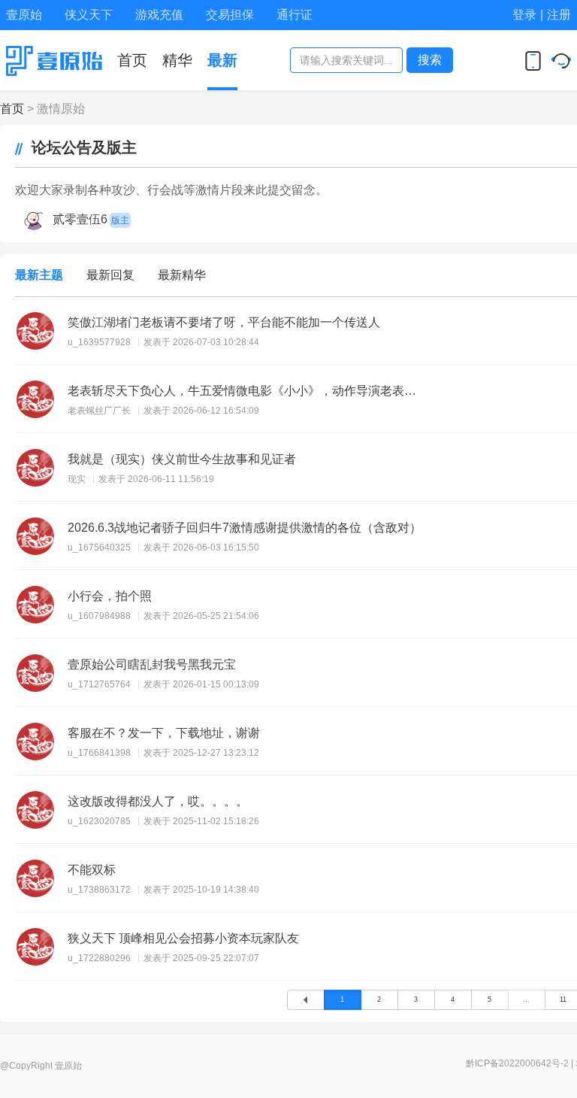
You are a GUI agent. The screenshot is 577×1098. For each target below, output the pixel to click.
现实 (77, 479)
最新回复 (110, 274)
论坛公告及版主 (80, 147)
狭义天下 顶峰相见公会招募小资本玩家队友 (183, 938)
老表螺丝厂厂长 (99, 410)
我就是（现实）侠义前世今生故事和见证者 (182, 459)
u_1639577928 (99, 342)
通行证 (294, 14)
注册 (559, 14)
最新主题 (39, 274)
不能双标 (92, 869)
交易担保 (230, 14)
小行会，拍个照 (110, 596)
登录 (524, 14)
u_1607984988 (99, 616)
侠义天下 (89, 14)
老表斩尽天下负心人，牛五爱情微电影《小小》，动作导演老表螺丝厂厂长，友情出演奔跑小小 (247, 390)
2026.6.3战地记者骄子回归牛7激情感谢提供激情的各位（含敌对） (244, 527)
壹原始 (24, 14)
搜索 (430, 59)
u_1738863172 (99, 889)
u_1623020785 (99, 821)
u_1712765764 (99, 684)
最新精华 (182, 274)
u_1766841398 (99, 753)
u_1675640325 (99, 547)
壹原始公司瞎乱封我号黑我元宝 (152, 664)
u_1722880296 (99, 958)
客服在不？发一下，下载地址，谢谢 (164, 732)
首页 (12, 108)
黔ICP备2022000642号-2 (517, 1063)
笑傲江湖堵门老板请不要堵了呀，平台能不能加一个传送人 (224, 322)
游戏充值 (159, 14)
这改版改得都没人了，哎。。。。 (158, 801)
